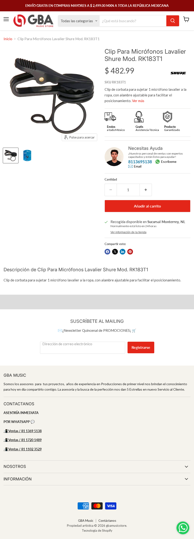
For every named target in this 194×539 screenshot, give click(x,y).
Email (137, 166)
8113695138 (140, 161)
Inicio (8, 39)
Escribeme (168, 162)
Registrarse (141, 347)
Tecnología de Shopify (97, 530)
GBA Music (85, 520)
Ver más (138, 101)
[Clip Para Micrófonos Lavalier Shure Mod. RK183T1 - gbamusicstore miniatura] (10, 155)
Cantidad (111, 179)
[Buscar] (172, 20)
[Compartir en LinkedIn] (122, 251)
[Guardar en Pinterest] (130, 251)
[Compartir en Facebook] (107, 251)
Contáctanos (107, 520)
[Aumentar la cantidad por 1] (146, 190)
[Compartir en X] (115, 251)
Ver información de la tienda (128, 232)
